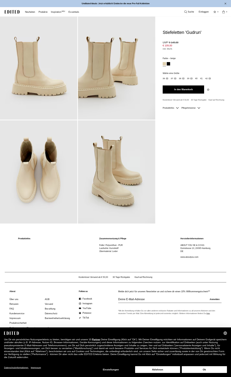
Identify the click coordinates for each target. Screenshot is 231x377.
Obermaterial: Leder (108, 251)
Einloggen (204, 12)
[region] (34, 248)
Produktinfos (169, 108)
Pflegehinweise (188, 108)
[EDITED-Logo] (12, 12)
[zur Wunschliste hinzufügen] (208, 89)
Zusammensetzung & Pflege (112, 239)
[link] (12, 292)
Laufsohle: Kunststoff (108, 248)
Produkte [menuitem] (43, 12)
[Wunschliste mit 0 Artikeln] (214, 12)
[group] (170, 300)
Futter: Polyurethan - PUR (111, 245)
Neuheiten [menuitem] (30, 12)
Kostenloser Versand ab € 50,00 (176, 100)
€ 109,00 (167, 45)
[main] (115, 248)
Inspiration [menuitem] (58, 12)
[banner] (115, 3)
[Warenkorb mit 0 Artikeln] (223, 12)
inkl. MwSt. (167, 49)
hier (208, 313)
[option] (164, 64)
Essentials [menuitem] (73, 12)
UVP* (170, 42)
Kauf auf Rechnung (216, 100)
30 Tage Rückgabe (198, 100)
